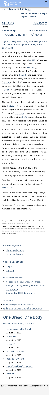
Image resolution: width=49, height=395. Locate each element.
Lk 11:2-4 (19, 113)
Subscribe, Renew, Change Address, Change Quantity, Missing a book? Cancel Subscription (25, 285)
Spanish (10, 270)
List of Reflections (15, 250)
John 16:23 (7, 47)
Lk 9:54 (22, 75)
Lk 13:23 (6, 82)
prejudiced (11, 336)
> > (29, 9)
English (9, 266)
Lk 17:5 (24, 117)
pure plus (10, 373)
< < (4, 9)
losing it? (10, 344)
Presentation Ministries (15, 3)
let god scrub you (15, 351)
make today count (15, 359)
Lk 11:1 (10, 106)
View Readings (9, 30)
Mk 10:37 (31, 67)
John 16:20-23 (40, 23)
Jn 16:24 (33, 60)
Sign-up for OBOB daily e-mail (20, 293)
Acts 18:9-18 (8, 23)
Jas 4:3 (6, 89)
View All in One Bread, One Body (18, 323)
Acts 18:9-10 (7, 187)
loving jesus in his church (18, 329)
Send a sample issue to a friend (18, 304)
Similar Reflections (37, 30)
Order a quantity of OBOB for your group (22, 308)
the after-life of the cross (19, 366)
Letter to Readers (14, 254)
